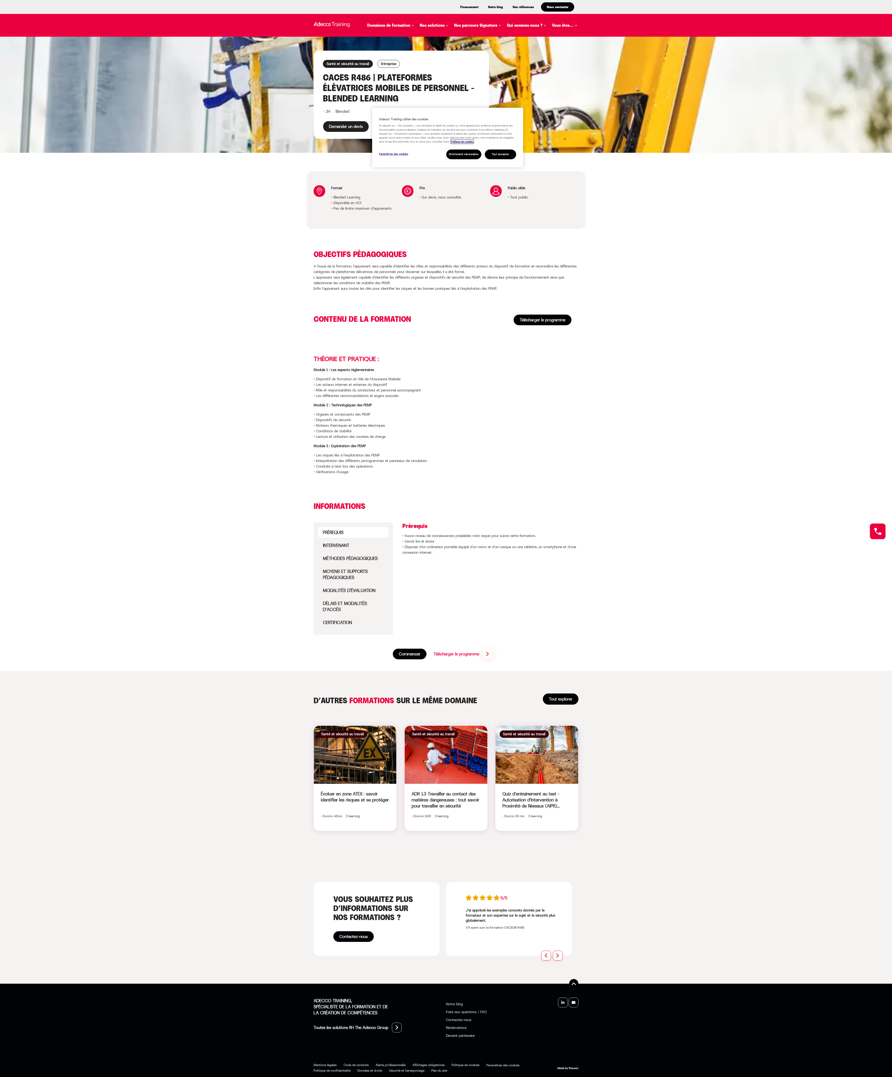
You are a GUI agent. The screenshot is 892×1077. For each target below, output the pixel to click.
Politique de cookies (465, 1065)
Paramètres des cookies (393, 154)
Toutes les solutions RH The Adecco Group (351, 1027)
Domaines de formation (388, 25)
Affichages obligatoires (429, 1065)
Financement (469, 7)
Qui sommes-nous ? (524, 25)
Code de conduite (356, 1065)
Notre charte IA (530, 49)
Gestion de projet (392, 71)
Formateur (570, 81)
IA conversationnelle (449, 92)
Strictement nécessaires (464, 154)
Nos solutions (432, 25)
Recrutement (388, 106)
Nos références (523, 7)
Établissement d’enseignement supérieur (575, 49)
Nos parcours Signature (475, 25)
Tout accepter (500, 154)
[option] (512, 912)
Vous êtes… (563, 25)
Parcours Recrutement (485, 57)
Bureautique (387, 36)
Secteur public (574, 74)
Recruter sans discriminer (489, 77)
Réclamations (456, 1027)
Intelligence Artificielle (399, 78)
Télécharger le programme (542, 320)
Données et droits (369, 1070)
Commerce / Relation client (403, 43)
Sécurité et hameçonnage (406, 1070)
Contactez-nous (353, 936)
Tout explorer (560, 699)
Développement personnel (401, 57)
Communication (390, 50)
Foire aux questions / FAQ (466, 1011)
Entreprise (570, 36)
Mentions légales (325, 1065)
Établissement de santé (573, 64)
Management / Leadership (400, 92)
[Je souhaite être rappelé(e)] (877, 531)
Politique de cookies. (462, 141)
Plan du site (439, 1070)
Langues (382, 85)
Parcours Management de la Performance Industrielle (505, 67)
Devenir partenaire (460, 1035)
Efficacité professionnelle (402, 64)
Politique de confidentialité (332, 1070)
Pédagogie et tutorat (396, 99)
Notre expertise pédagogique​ (530, 39)
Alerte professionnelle (391, 1065)
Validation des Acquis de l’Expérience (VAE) (471, 85)
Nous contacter (557, 7)
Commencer (409, 654)
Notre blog (495, 7)
